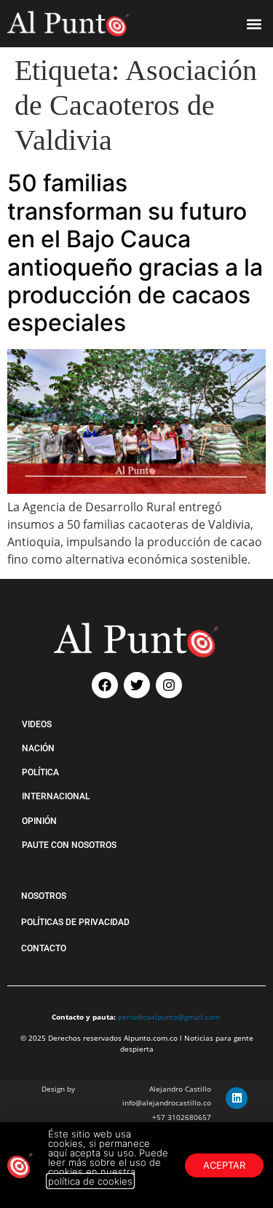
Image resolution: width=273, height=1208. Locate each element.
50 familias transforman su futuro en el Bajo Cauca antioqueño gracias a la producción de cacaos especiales (135, 253)
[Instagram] (169, 685)
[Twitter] (137, 685)
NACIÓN (38, 748)
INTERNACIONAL (56, 796)
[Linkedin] (237, 1098)
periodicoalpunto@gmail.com (169, 1017)
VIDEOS (37, 724)
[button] (254, 24)
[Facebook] (105, 685)
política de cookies (90, 1181)
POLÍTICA (40, 772)
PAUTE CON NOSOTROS (69, 845)
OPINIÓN (39, 821)
